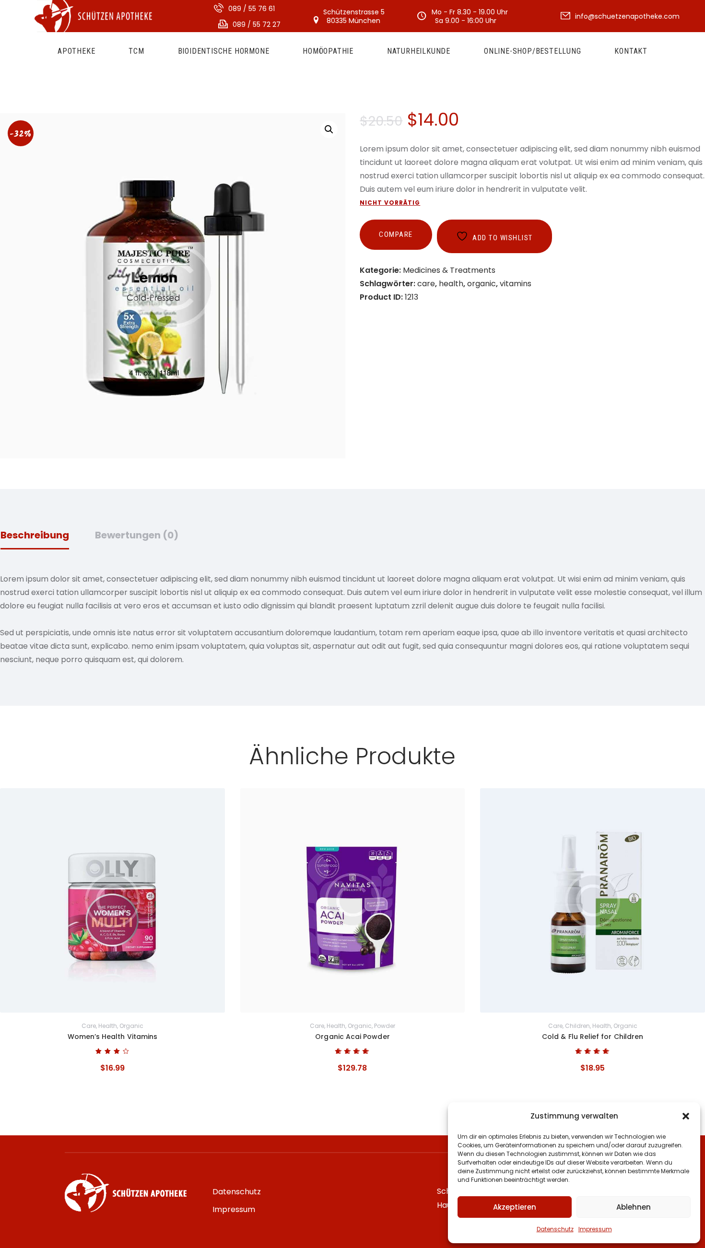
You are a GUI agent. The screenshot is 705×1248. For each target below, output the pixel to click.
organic (481, 283)
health (451, 283)
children (577, 1026)
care (426, 283)
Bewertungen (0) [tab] (136, 535)
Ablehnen (633, 1207)
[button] (686, 1116)
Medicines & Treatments (449, 270)
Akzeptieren (514, 1207)
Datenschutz (555, 1229)
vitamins (515, 283)
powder (384, 1026)
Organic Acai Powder (352, 1036)
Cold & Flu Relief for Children (592, 1036)
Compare (396, 234)
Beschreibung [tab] (34, 535)
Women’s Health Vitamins (113, 1036)
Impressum (595, 1229)
